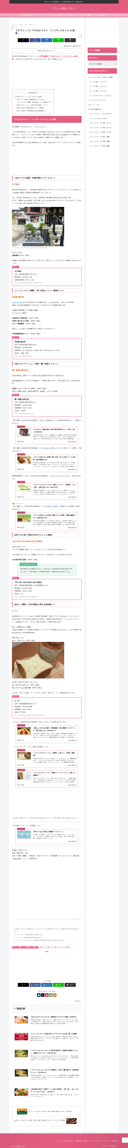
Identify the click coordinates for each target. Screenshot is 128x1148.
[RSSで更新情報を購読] (55, 995)
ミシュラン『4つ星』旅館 (101, 141)
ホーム (58, 1141)
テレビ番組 (24, 947)
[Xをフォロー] (42, 995)
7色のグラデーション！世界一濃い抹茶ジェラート (32, 105)
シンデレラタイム (60, 947)
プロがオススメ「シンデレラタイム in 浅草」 (29, 96)
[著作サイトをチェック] (38, 995)
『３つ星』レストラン (99, 82)
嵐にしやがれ (44, 722)
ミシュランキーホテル (99, 118)
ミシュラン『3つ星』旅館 (101, 146)
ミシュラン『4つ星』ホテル (101, 128)
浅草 (68, 947)
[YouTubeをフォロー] (47, 995)
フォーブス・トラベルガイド (102, 114)
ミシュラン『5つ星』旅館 (101, 137)
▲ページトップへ (77, 918)
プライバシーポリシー (95, 1141)
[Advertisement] (47, 75)
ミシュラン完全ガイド (68, 1141)
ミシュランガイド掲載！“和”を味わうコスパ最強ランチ (33, 102)
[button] (70, 40)
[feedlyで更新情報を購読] (51, 995)
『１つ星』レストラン (99, 91)
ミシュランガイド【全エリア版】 (101, 77)
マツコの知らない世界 (47, 448)
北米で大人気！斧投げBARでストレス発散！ (30, 108)
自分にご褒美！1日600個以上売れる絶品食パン (31, 110)
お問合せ (114, 1141)
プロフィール (106, 1141)
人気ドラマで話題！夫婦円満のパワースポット (31, 99)
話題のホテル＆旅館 (81, 1141)
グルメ (31, 947)
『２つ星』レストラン (99, 86)
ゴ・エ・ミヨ (94, 105)
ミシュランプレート (99, 100)
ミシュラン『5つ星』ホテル (101, 123)
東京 (37, 947)
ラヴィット (16, 947)
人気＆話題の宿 (95, 109)
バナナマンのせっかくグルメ (59, 476)
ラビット (51, 947)
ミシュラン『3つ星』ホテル (101, 132)
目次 (30, 93)
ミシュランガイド (18, 302)
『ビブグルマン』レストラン (102, 95)
